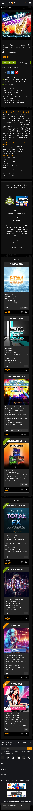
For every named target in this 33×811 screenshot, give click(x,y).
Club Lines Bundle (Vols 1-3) (16, 441)
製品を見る (24, 312)
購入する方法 (8, 67)
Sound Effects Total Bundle (16, 505)
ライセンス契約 (16, 250)
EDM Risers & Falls (16, 318)
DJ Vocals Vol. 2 (16, 625)
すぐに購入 (24, 62)
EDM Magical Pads (16, 264)
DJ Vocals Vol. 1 (16, 684)
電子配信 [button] (15, 67)
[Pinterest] (16, 72)
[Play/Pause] (6, 308)
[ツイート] (12, 72)
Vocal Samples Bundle (16, 569)
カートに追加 (9, 62)
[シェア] (8, 72)
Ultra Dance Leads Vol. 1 (16, 376)
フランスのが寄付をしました (12, 805)
